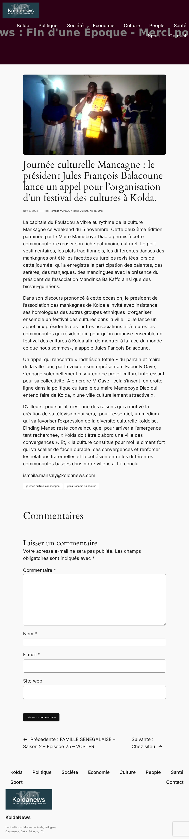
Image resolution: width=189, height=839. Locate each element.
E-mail (31, 654)
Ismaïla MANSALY (61, 210)
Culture (84, 210)
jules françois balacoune (81, 486)
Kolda (93, 210)
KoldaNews (18, 817)
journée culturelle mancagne (42, 486)
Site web (32, 681)
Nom (30, 633)
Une (100, 210)
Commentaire (39, 570)
